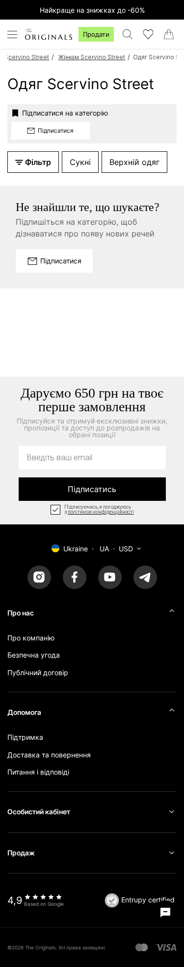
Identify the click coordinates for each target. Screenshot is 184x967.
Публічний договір (37, 672)
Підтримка (25, 737)
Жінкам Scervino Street (91, 57)
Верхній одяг (134, 162)
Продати (96, 34)
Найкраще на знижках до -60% (92, 10)
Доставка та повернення (49, 755)
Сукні (80, 162)
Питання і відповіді (38, 772)
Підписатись (92, 489)
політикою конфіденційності (101, 512)
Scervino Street (26, 57)
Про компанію (30, 638)
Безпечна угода (33, 655)
